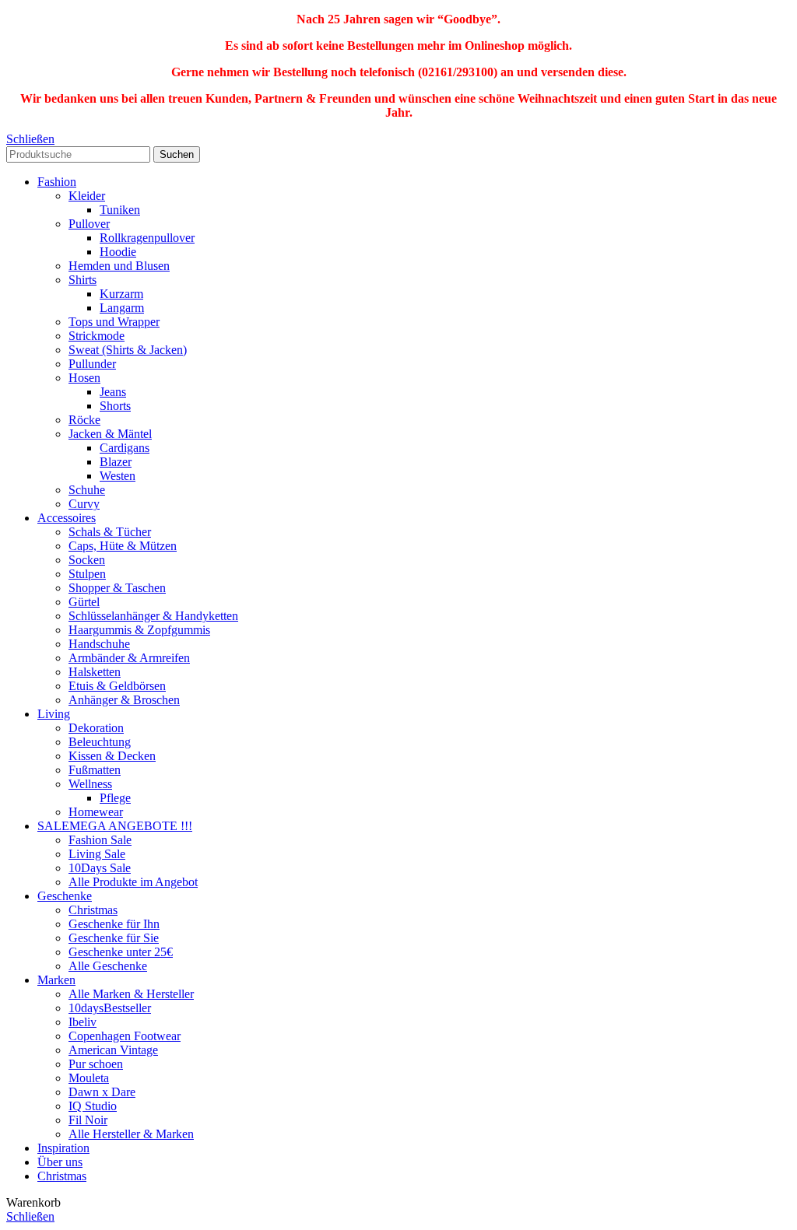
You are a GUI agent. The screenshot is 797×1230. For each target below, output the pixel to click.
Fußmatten (94, 769)
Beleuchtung (99, 741)
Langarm (122, 307)
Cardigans (124, 447)
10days (109, 1007)
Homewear (95, 811)
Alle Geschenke (107, 965)
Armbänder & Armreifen (129, 657)
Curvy (84, 503)
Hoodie (118, 251)
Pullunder (92, 363)
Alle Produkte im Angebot (133, 881)
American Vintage (113, 1050)
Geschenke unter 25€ (120, 951)
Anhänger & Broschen (124, 699)
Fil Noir (87, 1120)
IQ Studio (92, 1106)
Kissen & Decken (112, 755)
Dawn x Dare (101, 1092)
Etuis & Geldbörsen (117, 685)
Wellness (90, 783)
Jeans (113, 391)
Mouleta (88, 1078)
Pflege (115, 797)
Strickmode (96, 335)
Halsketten (94, 671)
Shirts (82, 279)
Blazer (116, 461)
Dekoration (96, 727)
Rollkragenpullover (147, 237)
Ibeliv (82, 1022)
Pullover (89, 223)
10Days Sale (99, 867)
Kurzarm (121, 293)
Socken (86, 559)
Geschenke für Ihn (114, 923)
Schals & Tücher (109, 531)
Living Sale (96, 853)
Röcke (84, 419)
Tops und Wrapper (114, 321)
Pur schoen (95, 1064)
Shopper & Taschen (117, 587)
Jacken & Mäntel (110, 433)
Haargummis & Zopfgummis (139, 629)
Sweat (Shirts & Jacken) (127, 349)
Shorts (115, 405)
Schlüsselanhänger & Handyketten (153, 615)
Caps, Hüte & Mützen (122, 545)
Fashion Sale (100, 839)
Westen (117, 475)
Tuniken (120, 209)
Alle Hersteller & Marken (131, 1134)
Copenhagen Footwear (124, 1036)
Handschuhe (99, 643)
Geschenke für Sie (113, 937)
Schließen (30, 138)
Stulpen (87, 573)
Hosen (84, 377)
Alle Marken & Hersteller (131, 993)
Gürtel (84, 601)
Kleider (86, 195)
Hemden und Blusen (119, 265)
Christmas (93, 909)
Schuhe (86, 489)
